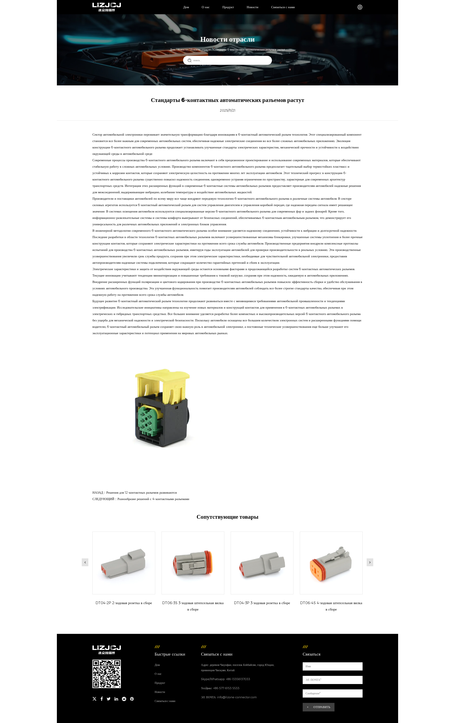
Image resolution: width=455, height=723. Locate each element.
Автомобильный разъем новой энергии (233, 11)
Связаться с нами (283, 7)
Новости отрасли (200, 49)
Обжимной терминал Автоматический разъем (234, 12)
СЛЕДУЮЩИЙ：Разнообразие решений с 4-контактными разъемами (140, 499)
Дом (186, 7)
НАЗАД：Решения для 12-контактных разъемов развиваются (134, 493)
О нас (206, 7)
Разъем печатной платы (233, 13)
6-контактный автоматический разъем (265, 134)
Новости (252, 7)
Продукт (228, 7)
